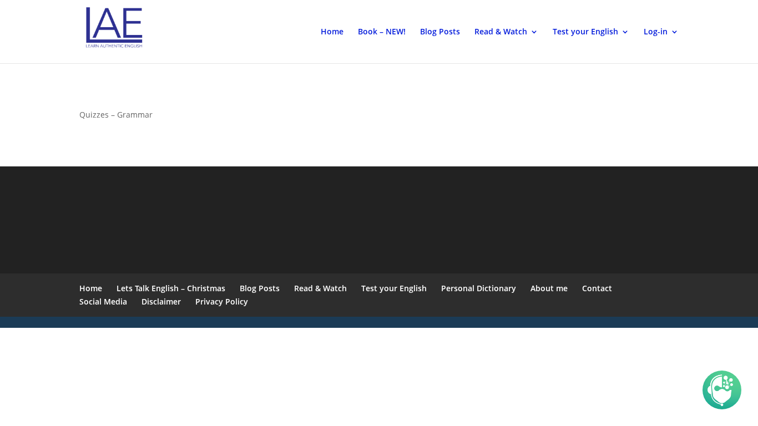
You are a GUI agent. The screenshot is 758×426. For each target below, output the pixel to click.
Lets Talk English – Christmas (171, 288)
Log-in (656, 32)
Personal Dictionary (478, 288)
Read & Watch (500, 32)
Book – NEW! (382, 32)
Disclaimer (161, 301)
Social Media (103, 301)
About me (549, 288)
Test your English (585, 32)
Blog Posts (440, 32)
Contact (597, 288)
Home (332, 32)
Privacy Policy (221, 301)
